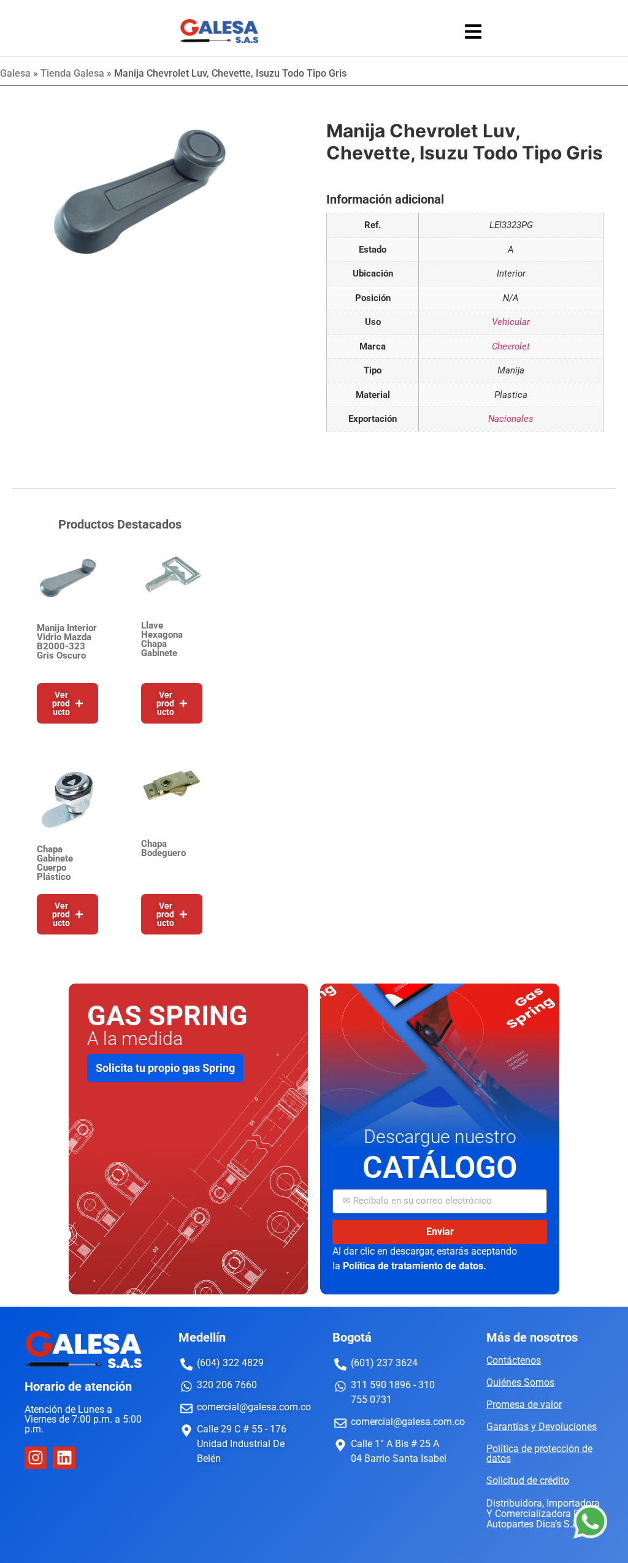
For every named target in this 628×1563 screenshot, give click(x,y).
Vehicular (511, 321)
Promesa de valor (524, 1404)
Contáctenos (513, 1360)
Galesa (15, 73)
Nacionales (511, 418)
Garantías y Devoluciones (541, 1426)
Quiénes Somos (520, 1382)
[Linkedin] (64, 1457)
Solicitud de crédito (527, 1480)
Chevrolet (511, 346)
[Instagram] (36, 1457)
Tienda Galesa (72, 73)
